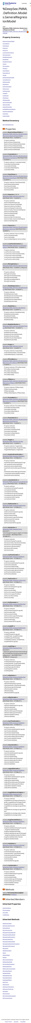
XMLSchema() (6, 993)
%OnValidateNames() (8, 124)
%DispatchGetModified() (9, 935)
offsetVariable (6, 100)
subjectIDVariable (7, 107)
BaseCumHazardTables (8, 41)
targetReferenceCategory (9, 109)
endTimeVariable (7, 86)
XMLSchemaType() (7, 998)
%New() (5, 957)
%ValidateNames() (7, 975)
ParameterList (6, 73)
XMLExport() (6, 984)
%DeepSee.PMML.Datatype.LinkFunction (14, 580)
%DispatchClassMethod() (9, 932)
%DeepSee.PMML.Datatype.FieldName (13, 456)
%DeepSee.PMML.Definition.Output (13, 346)
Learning (24, 3)
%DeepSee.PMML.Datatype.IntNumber (14, 845)
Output (4, 64)
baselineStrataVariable (8, 77)
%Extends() (5, 948)
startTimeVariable (7, 102)
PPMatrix (5, 68)
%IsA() (4, 953)
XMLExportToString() (8, 989)
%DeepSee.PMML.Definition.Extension (13, 196)
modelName (6, 915)
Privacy (6, 1021)
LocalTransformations (8, 52)
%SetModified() (7, 973)
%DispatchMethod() (8, 939)
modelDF (5, 93)
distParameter (6, 82)
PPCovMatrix (6, 66)
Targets (4, 75)
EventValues (6, 46)
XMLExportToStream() (8, 987)
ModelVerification (7, 61)
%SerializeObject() (7, 971)
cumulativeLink (7, 80)
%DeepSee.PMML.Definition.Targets (13, 441)
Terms (10, 1021)
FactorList (5, 50)
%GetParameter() (7, 950)
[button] (4, 129)
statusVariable (6, 104)
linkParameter (6, 91)
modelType (5, 95)
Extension (5, 48)
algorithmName (7, 908)
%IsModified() (6, 955)
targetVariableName (8, 111)
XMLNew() (5, 991)
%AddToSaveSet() (7, 923)
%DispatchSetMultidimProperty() (11, 944)
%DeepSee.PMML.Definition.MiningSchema (15, 266)
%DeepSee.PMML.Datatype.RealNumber (14, 505)
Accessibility (22, 1021)
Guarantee (16, 1021)
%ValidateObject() (7, 978)
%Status (14, 894)
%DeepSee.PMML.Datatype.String (12, 529)
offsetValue (5, 98)
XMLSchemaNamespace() (9, 996)
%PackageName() (7, 966)
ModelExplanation (7, 57)
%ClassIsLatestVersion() (9, 925)
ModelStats (5, 59)
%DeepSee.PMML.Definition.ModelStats (14, 308)
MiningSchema (6, 55)
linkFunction (6, 89)
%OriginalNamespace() (9, 964)
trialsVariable (6, 116)
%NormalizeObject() (8, 959)
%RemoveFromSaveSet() (9, 968)
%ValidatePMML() (7, 980)
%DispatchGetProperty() (9, 937)
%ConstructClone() (7, 930)
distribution (6, 84)
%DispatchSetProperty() (9, 946)
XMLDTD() (5, 982)
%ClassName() (6, 928)
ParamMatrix (6, 70)
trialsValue (5, 113)
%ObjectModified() (7, 962)
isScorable (5, 912)
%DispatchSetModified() (9, 941)
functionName (6, 910)
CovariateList (6, 43)
